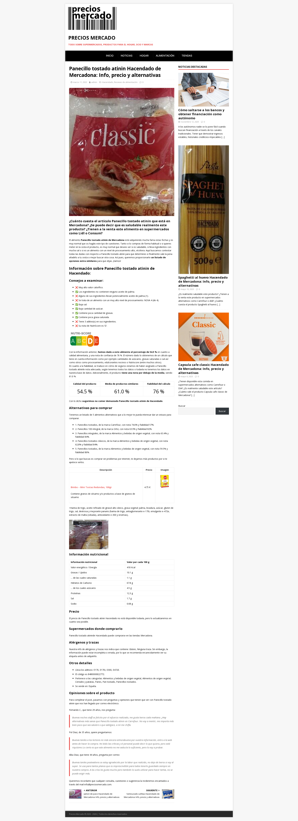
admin (94, 82)
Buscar (181, 405)
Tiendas (187, 55)
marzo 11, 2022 (80, 82)
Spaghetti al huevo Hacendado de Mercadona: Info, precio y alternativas (203, 281)
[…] (223, 137)
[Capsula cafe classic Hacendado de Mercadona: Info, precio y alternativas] (203, 359)
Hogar (144, 55)
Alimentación (165, 55)
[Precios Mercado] (92, 29)
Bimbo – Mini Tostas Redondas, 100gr (91, 487)
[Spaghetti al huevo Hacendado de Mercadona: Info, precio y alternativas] (203, 272)
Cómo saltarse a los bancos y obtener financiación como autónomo (201, 114)
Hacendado (107, 82)
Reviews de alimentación (126, 82)
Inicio (109, 55)
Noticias (126, 55)
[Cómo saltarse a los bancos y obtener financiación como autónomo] (203, 104)
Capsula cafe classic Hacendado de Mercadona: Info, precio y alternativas (203, 369)
